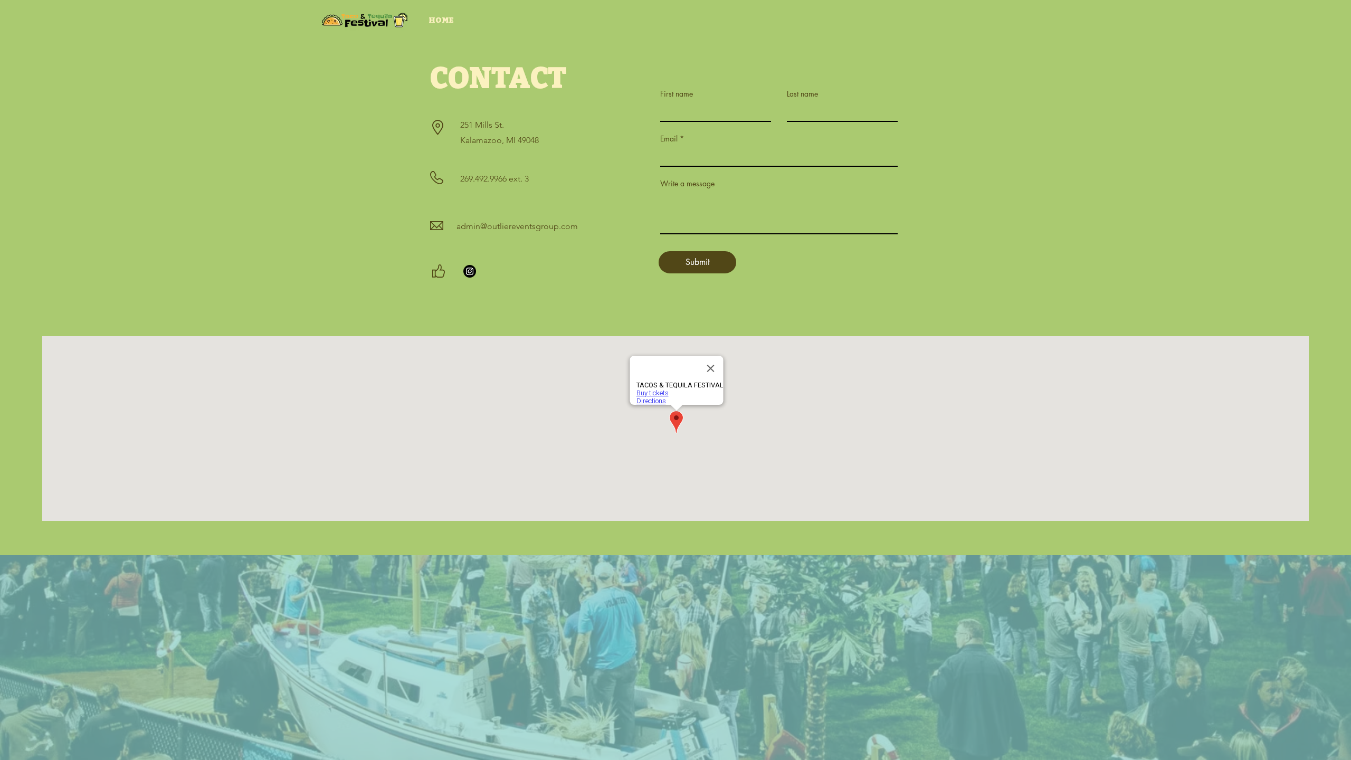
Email (669, 138)
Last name (802, 94)
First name (676, 94)
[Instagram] (469, 271)
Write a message (687, 183)
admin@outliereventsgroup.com (517, 226)
